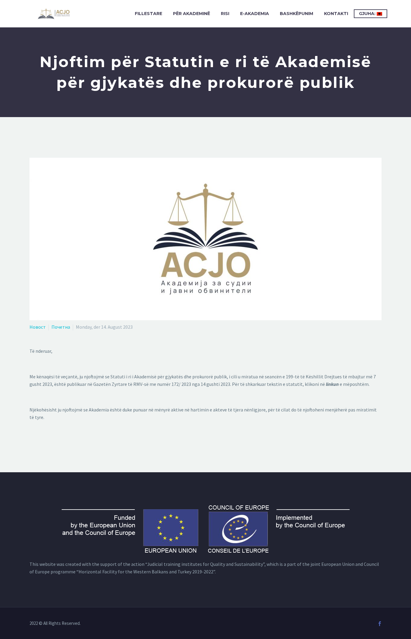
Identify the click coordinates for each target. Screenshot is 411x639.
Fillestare (148, 13)
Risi (225, 13)
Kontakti (336, 13)
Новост (37, 327)
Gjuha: (368, 13)
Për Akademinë (191, 13)
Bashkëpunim (296, 13)
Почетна (60, 327)
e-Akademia (254, 13)
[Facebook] (379, 623)
